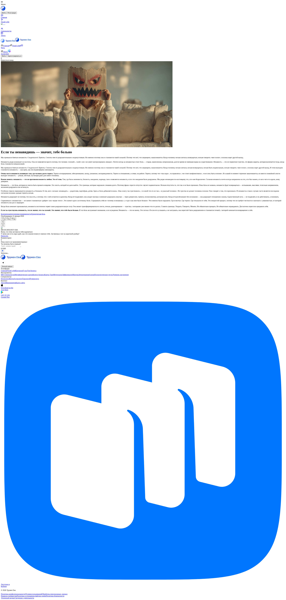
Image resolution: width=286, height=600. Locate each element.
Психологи (5, 279)
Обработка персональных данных (54, 594)
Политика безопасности (55, 596)
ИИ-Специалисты (8, 275)
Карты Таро (48, 275)
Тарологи (25, 279)
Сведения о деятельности (24, 598)
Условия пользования (33, 594)
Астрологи (18, 279)
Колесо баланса (38, 275)
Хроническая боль (38, 214)
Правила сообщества (9, 596)
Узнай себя (11, 271)
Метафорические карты (24, 275)
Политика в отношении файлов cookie (31, 596)
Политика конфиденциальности (13, 594)
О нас (25, 271)
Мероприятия (10, 283)
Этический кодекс (8, 598)
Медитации (57, 275)
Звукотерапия (84, 275)
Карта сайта (20, 283)
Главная (4, 271)
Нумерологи (34, 279)
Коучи (11, 279)
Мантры (76, 275)
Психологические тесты (103, 275)
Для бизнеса (31, 271)
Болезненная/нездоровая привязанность (16, 214)
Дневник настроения (121, 275)
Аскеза (91, 275)
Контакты (19, 271)
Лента (3, 283)
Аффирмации (67, 275)
